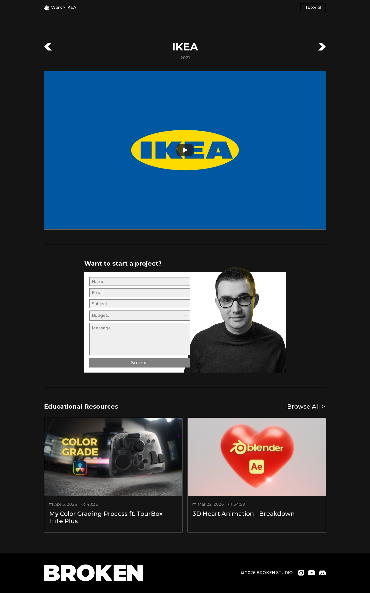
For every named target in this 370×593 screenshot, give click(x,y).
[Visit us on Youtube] (311, 572)
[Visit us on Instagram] (301, 573)
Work (57, 7)
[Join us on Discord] (322, 572)
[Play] (185, 150)
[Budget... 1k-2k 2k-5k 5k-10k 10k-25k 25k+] (139, 315)
